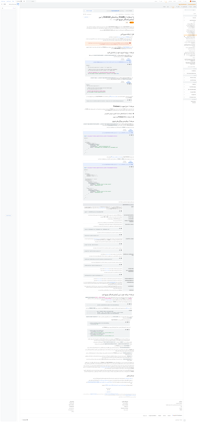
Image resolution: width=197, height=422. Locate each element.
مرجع (168, 6)
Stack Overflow (71, 404)
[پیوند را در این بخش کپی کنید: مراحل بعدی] (126, 375)
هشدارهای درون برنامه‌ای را (104, 380)
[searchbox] (190, 10)
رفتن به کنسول (9, 1)
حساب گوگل (127, 308)
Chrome (164, 415)
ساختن (185, 1)
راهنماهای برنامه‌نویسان (179, 403)
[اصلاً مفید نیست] (84, 14)
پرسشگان (72, 411)
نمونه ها (164, 6)
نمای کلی (194, 6)
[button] (191, 17)
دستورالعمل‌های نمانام (71, 409)
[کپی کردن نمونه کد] (131, 64)
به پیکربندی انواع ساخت (108, 299)
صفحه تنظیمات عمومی (102, 207)
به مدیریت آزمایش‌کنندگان (96, 238)
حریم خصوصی (177, 419)
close (1, 4)
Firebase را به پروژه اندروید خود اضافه (123, 37)
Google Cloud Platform (152, 415)
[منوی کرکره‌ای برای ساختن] (183, 1)
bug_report (5, 4)
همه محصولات (145, 415)
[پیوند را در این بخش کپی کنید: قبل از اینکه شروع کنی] (119, 34)
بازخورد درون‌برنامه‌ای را (128, 378)
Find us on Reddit (125, 404)
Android (169, 415)
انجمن (161, 1)
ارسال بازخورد (108, 391)
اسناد (166, 1)
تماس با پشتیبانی (71, 403)
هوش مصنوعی (185, 6)
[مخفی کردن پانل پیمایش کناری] (185, 420)
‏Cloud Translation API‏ (115, 10)
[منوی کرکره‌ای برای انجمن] (159, 1)
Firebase (132, 14)
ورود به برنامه (3, 1)
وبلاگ (13, 1)
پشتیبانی (156, 1)
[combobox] (31, 1)
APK (130, 22)
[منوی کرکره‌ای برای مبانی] (189, 6)
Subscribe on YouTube (124, 408)
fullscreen (3, 4)
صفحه (127, 47)
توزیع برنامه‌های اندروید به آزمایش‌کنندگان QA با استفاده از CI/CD (115, 385)
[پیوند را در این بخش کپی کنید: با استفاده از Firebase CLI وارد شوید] (112, 117)
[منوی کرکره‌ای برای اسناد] (164, 1)
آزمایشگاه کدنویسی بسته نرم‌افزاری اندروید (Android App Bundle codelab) (100, 382)
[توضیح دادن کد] (128, 64)
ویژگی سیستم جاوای (114, 96)
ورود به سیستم (8, 215)
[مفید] (85, 14)
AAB (127, 22)
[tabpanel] (108, 68)
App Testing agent (112, 282)
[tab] (128, 59)
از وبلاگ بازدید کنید (125, 403)
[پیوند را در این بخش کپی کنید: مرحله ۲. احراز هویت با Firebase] (112, 106)
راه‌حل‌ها (175, 1)
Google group (71, 406)
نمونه (181, 406)
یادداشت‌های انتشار (71, 408)
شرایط (181, 419)
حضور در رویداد (126, 409)
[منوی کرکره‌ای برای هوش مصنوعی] (181, 6)
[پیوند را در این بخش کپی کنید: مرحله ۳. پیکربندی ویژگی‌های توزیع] (111, 121)
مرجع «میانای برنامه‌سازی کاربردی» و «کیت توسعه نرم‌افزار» (174, 404)
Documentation (192, 4)
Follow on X (126, 406)
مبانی (191, 6)
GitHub (181, 409)
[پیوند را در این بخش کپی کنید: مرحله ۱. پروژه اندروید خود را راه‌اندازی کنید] (106, 52)
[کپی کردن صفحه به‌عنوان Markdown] (111, 19)
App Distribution (183, 4)
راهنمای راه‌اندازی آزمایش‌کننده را (105, 366)
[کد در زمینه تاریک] (129, 64)
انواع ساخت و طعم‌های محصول (117, 156)
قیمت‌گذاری (170, 1)
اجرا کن (180, 1)
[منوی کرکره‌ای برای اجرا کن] (178, 1)
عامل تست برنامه (108, 254)
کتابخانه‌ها (180, 408)
